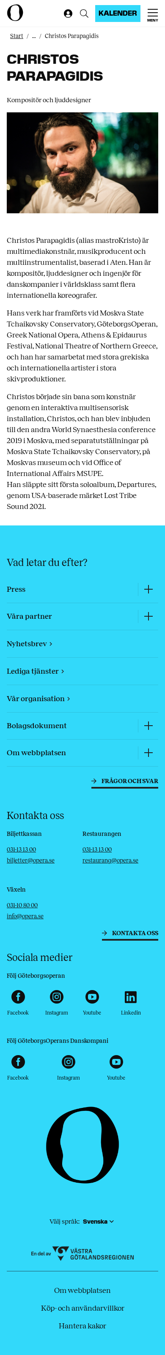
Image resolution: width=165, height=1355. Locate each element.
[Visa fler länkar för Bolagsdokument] (148, 725)
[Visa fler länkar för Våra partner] (148, 616)
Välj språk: (65, 1221)
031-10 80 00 (22, 905)
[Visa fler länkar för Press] (148, 589)
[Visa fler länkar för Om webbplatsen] (148, 752)
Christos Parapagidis (72, 36)
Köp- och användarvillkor (82, 1308)
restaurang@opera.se (110, 860)
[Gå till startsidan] (33, 12)
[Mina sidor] (66, 13)
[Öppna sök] (84, 13)
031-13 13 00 (21, 849)
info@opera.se (25, 916)
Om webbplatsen (82, 1290)
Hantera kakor (82, 1326)
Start (16, 36)
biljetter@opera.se (31, 860)
